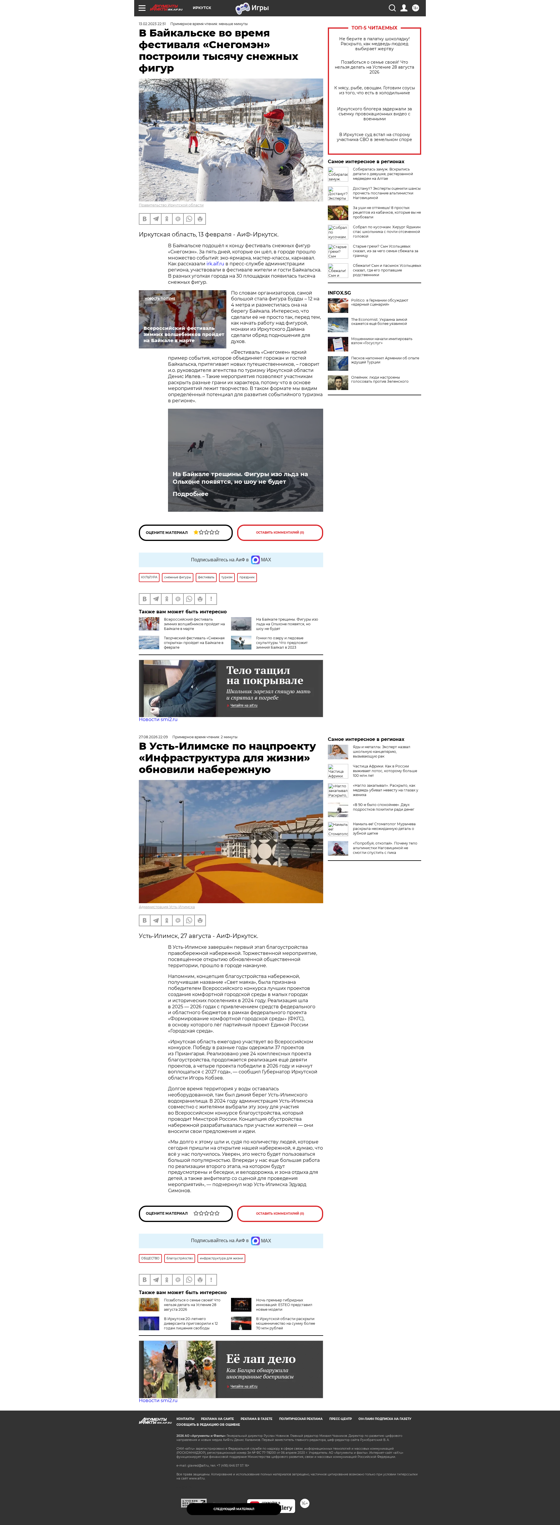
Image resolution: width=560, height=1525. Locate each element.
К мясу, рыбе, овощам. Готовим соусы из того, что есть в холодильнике (374, 90)
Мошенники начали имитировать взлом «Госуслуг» (381, 341)
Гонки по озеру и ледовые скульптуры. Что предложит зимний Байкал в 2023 (282, 643)
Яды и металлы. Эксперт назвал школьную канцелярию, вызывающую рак (381, 751)
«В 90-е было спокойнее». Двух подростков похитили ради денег (383, 807)
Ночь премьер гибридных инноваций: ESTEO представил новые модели (284, 1305)
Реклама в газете (256, 1419)
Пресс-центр (340, 1419)
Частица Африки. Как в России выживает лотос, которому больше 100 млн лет (385, 771)
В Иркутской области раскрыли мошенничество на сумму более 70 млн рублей (285, 1323)
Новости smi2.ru (158, 719)
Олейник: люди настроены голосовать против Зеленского (380, 379)
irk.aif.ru (215, 264)
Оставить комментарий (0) (280, 533)
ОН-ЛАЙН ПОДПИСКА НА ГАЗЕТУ (384, 1419)
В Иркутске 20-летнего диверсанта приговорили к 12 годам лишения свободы (191, 1323)
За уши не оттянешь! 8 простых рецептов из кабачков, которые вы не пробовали (387, 212)
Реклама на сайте (217, 1419)
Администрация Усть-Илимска (167, 907)
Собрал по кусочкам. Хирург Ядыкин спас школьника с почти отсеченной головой (387, 232)
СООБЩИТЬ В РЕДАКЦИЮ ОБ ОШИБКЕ (208, 1425)
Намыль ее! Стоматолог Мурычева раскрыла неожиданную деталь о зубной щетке (384, 828)
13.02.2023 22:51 (152, 24)
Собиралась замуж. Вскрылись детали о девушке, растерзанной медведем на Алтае (383, 174)
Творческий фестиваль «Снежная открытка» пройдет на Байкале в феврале (194, 643)
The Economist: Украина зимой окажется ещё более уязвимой (379, 322)
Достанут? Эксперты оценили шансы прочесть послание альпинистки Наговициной (387, 193)
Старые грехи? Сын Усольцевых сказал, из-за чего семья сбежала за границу (385, 251)
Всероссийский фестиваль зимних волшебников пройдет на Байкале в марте (194, 624)
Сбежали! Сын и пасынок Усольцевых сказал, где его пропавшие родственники (387, 270)
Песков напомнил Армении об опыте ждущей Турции (385, 360)
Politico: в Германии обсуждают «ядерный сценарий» (379, 302)
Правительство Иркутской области (171, 205)
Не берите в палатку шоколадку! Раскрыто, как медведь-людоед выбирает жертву (374, 43)
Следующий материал (234, 1509)
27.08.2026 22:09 (153, 737)
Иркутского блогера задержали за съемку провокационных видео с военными (374, 114)
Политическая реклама (301, 1419)
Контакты (185, 1419)
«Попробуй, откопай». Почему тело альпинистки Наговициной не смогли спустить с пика (385, 848)
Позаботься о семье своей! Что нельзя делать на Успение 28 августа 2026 (374, 67)
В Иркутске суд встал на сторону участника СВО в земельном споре (374, 137)
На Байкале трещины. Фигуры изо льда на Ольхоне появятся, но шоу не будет (240, 478)
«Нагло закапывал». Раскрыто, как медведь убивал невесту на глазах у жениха (385, 790)
